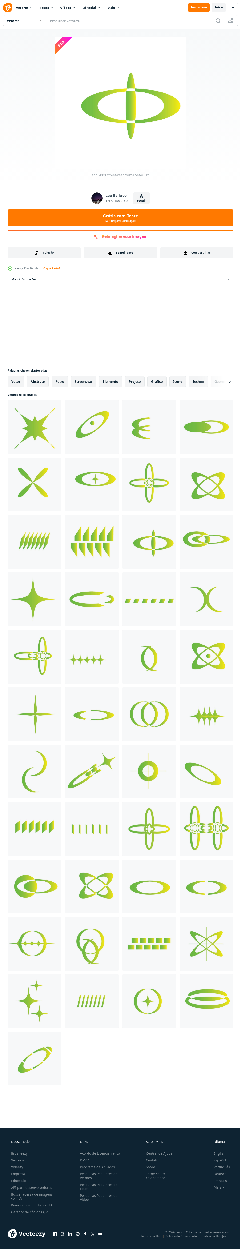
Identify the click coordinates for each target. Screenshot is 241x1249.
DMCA (83, 1160)
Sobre (148, 1167)
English (216, 1153)
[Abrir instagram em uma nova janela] (62, 1234)
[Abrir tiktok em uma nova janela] (85, 1234)
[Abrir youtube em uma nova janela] (100, 1234)
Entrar (215, 7)
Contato (150, 1160)
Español (217, 1160)
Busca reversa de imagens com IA (31, 1196)
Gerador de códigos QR (29, 1212)
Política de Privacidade (177, 1236)
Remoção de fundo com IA (31, 1205)
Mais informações (24, 279)
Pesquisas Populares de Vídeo (97, 1197)
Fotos (44, 7)
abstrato (38, 381)
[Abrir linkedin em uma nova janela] (70, 1234)
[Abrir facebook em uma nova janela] (55, 1234)
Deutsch (217, 1174)
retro (59, 381)
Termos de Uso (147, 1236)
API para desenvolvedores (31, 1187)
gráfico (157, 381)
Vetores (22, 7)
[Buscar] (214, 21)
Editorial (89, 7)
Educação (18, 1180)
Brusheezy (19, 1153)
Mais (111, 7)
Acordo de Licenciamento (98, 1153)
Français (217, 1180)
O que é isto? (51, 268)
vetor (15, 381)
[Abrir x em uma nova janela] (93, 1234)
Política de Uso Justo (211, 1236)
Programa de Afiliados (96, 1167)
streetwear (83, 381)
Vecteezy (17, 1160)
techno (198, 381)
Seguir (139, 201)
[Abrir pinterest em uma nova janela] (78, 1234)
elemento (110, 381)
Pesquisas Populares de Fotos (97, 1186)
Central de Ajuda (157, 1153)
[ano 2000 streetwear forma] (34, 427)
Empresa (17, 1174)
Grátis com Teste (119, 218)
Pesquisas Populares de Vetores (97, 1176)
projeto (135, 381)
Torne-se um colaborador (153, 1176)
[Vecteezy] (7, 7)
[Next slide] (222, 381)
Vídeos (65, 7)
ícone (177, 381)
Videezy (17, 1167)
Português (219, 1167)
